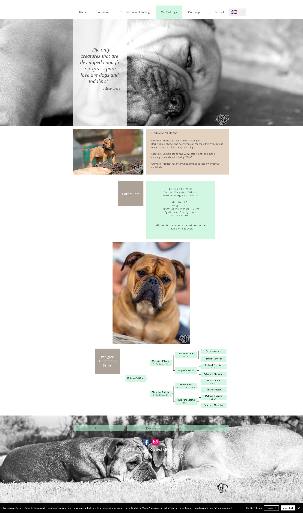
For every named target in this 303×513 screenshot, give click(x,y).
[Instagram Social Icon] (155, 442)
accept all (288, 508)
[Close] (299, 507)
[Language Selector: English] (237, 12)
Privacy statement (223, 508)
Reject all (271, 508)
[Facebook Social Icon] (146, 442)
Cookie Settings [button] (254, 508)
